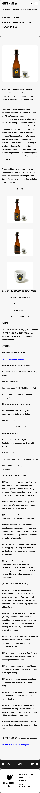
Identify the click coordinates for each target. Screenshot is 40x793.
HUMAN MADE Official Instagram (15, 745)
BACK (20, 764)
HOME (4, 10)
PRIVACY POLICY (24, 784)
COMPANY (23, 774)
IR (29, 777)
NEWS (9, 10)
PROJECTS (33, 774)
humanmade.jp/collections (13, 359)
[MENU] (36, 3)
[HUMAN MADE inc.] (9, 3)
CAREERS (22, 781)
